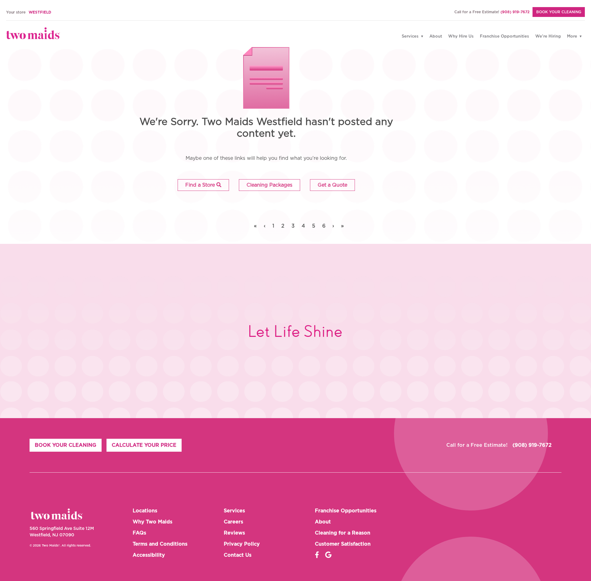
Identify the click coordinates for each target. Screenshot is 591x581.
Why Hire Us (461, 36)
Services (411, 36)
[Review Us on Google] (328, 555)
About (435, 36)
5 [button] (313, 226)
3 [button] (293, 226)
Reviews (234, 533)
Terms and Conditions (160, 544)
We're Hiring (548, 36)
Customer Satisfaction (343, 544)
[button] (203, 185)
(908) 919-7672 (515, 12)
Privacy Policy (242, 544)
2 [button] (282, 226)
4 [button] (303, 226)
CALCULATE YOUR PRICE (144, 445)
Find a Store (200, 185)
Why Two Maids (152, 521)
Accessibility (149, 555)
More (572, 36)
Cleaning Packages (269, 185)
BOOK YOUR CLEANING (558, 12)
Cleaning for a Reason (342, 533)
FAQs (139, 533)
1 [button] (273, 226)
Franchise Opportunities (504, 36)
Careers (233, 521)
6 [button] (323, 226)
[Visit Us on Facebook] (317, 555)
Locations (145, 510)
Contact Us (237, 555)
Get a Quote (332, 185)
